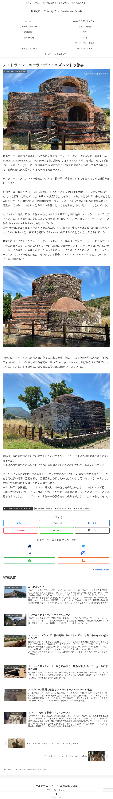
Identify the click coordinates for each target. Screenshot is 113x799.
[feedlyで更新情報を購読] (29, 560)
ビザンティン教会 (82, 509)
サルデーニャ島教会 (44, 509)
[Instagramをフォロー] (83, 553)
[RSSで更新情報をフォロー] (83, 560)
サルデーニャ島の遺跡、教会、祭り (19, 509)
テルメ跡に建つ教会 (64, 509)
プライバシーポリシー (56, 790)
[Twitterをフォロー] (83, 546)
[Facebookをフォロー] (29, 553)
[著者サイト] (29, 546)
